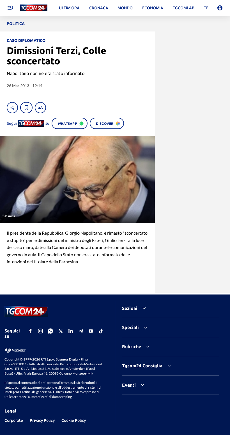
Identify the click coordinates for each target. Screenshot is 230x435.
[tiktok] (101, 331)
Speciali (130, 327)
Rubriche (131, 346)
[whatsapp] (50, 331)
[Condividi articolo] (12, 107)
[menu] (10, 7)
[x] (60, 331)
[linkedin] (70, 331)
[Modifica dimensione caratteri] (40, 107)
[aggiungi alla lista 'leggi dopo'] (26, 107)
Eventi (129, 385)
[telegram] (81, 331)
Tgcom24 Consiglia (142, 365)
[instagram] (40, 331)
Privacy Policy (42, 420)
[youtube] (91, 331)
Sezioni (129, 308)
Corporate (13, 420)
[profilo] (220, 7)
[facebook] (30, 331)
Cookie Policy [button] (73, 420)
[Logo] (33, 8)
